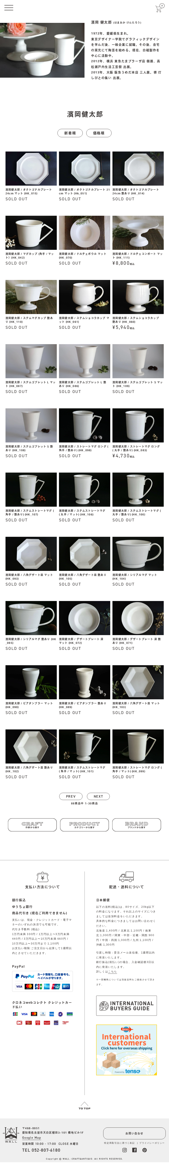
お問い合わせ (134, 1133)
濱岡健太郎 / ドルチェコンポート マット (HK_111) (137, 255)
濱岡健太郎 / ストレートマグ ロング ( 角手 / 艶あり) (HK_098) (83, 448)
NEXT (98, 796)
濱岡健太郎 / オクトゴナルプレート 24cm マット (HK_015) (29, 191)
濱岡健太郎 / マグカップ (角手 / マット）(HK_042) (30, 255)
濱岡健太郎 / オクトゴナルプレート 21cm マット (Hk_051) (84, 191)
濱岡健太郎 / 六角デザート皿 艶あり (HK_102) (29, 769)
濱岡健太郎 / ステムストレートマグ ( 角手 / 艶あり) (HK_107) (30, 512)
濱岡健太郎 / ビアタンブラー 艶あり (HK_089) (83, 705)
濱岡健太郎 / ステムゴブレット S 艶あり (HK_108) (29, 448)
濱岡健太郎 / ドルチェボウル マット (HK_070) (83, 255)
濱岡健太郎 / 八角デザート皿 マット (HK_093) (29, 577)
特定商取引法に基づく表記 (119, 1143)
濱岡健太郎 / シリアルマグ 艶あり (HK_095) (31, 641)
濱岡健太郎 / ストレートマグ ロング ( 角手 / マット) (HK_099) (137, 769)
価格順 (99, 133)
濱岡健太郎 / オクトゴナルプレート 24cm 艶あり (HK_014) (135, 191)
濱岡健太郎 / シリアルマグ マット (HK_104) (134, 577)
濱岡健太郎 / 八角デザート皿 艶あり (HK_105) (83, 577)
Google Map (31, 1138)
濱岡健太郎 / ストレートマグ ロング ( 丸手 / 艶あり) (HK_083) (136, 448)
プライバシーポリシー (152, 1143)
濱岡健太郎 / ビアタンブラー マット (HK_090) (29, 705)
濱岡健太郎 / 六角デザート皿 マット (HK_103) (136, 705)
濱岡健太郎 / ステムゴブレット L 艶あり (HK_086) (82, 384)
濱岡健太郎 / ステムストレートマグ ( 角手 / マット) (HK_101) (82, 769)
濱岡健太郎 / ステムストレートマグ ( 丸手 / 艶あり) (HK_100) (136, 512)
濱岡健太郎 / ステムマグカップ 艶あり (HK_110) (29, 320)
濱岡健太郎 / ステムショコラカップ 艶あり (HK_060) (135, 320)
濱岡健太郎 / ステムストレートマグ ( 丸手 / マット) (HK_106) (82, 512)
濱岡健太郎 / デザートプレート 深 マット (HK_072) (81, 641)
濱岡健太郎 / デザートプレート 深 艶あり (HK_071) (136, 641)
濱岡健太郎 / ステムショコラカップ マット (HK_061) (84, 320)
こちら (112, 971)
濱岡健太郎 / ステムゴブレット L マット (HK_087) (31, 384)
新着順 (70, 133)
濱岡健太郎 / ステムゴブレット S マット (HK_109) (137, 384)
